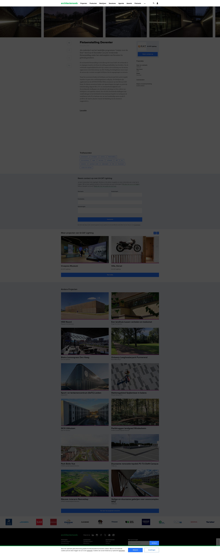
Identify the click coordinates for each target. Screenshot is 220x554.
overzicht (89, 551)
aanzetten (122, 551)
